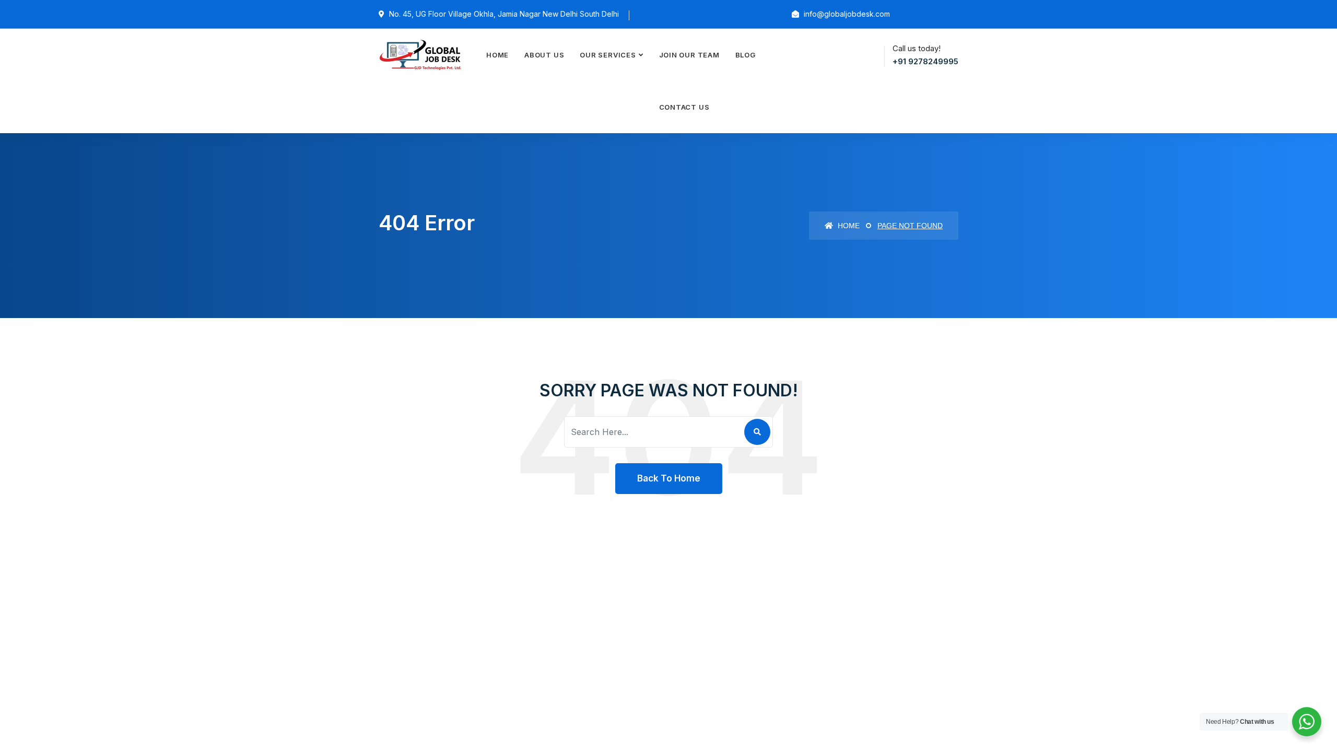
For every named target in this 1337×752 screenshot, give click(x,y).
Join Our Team (689, 55)
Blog (745, 55)
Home (497, 55)
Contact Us (684, 107)
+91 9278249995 (925, 61)
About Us (544, 55)
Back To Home (668, 478)
